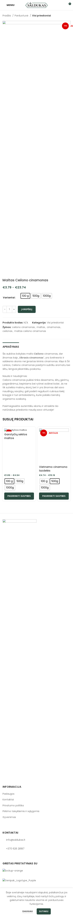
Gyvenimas (9, 817)
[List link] (36, 840)
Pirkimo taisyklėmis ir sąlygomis (21, 811)
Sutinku (43, 911)
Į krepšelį (26, 309)
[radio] (25, 295)
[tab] (11, 346)
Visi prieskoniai (41, 15)
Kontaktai (8, 799)
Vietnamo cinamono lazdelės (53, 469)
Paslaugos (8, 793)
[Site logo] (36, 5)
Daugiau (27, 911)
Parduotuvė (22, 15)
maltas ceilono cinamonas (30, 331)
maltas (41, 327)
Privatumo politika (13, 805)
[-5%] (19, 429)
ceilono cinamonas (23, 327)
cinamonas (53, 327)
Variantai (9, 297)
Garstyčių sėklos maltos (15, 436)
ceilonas (7, 331)
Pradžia (7, 15)
